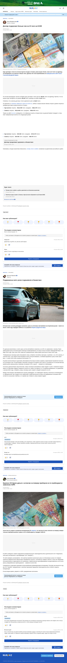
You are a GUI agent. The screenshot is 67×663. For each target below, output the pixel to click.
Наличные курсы (28, 11)
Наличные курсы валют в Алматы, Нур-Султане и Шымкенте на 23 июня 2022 (25, 194)
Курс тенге (5, 212)
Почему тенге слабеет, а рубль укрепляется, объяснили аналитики (22, 190)
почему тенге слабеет (32, 149)
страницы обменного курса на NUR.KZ (21, 103)
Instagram (58, 265)
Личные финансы (43, 11)
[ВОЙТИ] (63, 8)
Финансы (5, 11)
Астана (4, 588)
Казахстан (5, 409)
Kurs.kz (14, 113)
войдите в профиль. (42, 235)
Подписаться (58, 397)
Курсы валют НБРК (19, 11)
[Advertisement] (33, 86)
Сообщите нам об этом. (23, 205)
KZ (60, 8)
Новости (12, 11)
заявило (33, 530)
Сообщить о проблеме (47, 655)
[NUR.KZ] (33, 8)
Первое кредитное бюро (38, 327)
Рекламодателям (59, 655)
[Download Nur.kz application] (33, 3)
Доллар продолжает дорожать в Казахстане (18, 142)
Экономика (35, 11)
